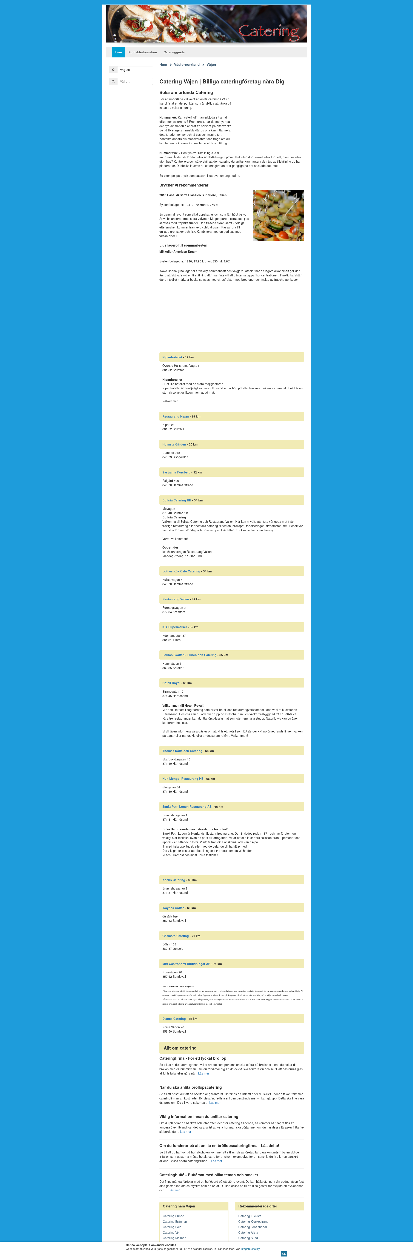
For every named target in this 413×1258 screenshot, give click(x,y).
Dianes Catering (174, 1018)
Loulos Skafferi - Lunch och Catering (189, 655)
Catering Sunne (173, 1216)
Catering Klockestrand (253, 1221)
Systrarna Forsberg (176, 472)
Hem (118, 52)
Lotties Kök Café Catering (181, 571)
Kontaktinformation (142, 52)
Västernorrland (187, 64)
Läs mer (203, 1073)
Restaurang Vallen (175, 599)
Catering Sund (248, 1238)
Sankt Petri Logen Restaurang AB (187, 806)
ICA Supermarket (174, 627)
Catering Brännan (175, 1221)
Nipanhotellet (172, 357)
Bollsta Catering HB (176, 500)
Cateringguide (174, 52)
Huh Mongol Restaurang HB (182, 778)
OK (284, 1253)
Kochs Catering (173, 880)
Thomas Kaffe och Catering (182, 751)
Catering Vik (171, 1232)
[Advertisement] (131, 159)
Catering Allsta (248, 1232)
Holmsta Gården (174, 444)
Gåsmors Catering (175, 936)
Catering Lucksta (249, 1216)
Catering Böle (172, 1227)
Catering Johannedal (252, 1227)
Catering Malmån (174, 1238)
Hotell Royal (171, 683)
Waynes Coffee (173, 908)
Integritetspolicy (250, 1249)
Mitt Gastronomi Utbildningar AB (186, 964)
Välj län (125, 70)
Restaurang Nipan (175, 416)
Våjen (211, 64)
